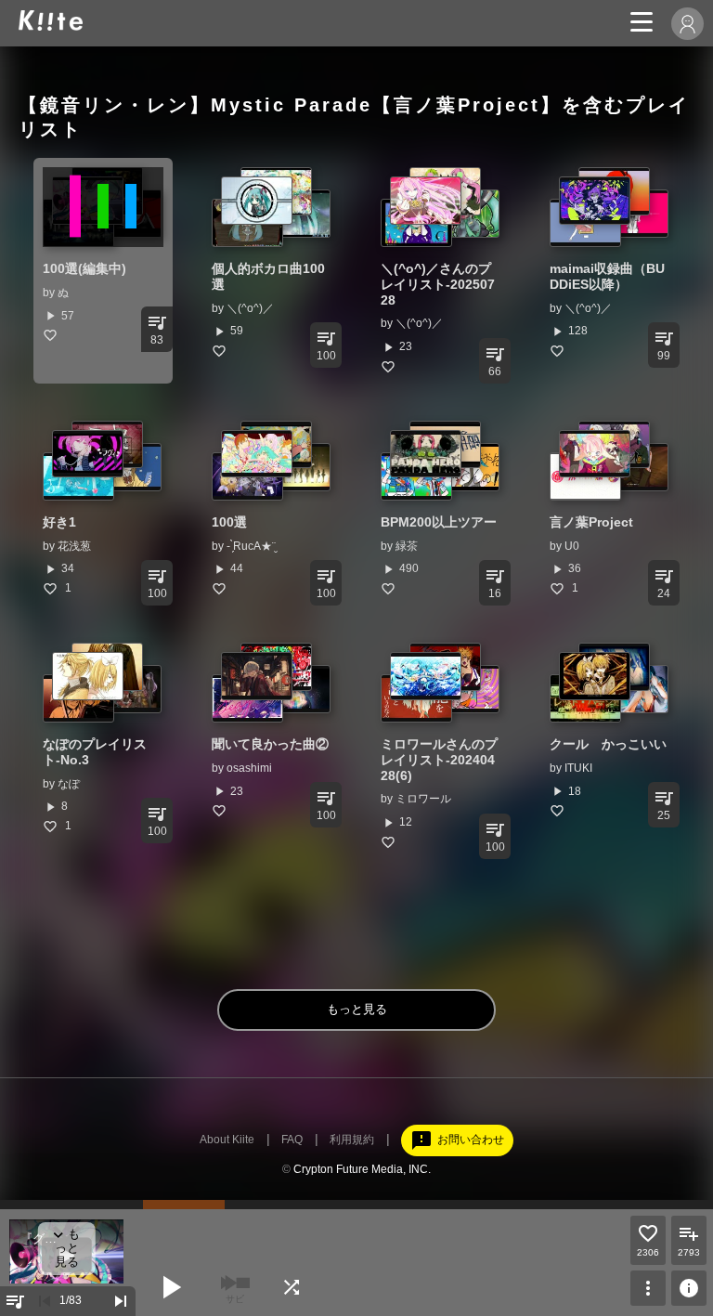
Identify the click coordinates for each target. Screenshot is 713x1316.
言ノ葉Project (591, 522)
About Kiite (227, 1139)
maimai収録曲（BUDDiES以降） (607, 276)
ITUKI (578, 768)
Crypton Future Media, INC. (362, 1169)
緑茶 (406, 546)
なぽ (69, 783)
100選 (229, 522)
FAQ (292, 1139)
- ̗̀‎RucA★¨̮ (251, 546)
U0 (571, 546)
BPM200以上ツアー (439, 522)
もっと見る (357, 1009)
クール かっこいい (608, 743)
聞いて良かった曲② (270, 743)
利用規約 (352, 1139)
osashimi (249, 768)
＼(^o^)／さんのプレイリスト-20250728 (438, 284)
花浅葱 (74, 546)
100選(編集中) (84, 268)
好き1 (59, 522)
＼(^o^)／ (250, 308)
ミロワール (423, 798)
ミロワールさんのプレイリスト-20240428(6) (439, 759)
